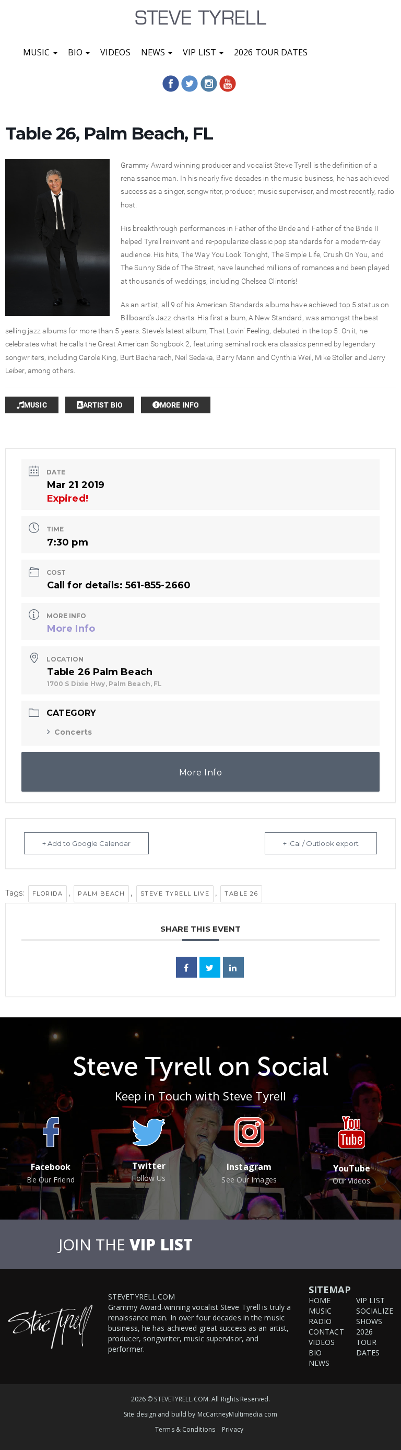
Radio (320, 1321)
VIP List (200, 52)
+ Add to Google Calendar (86, 843)
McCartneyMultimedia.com (237, 1414)
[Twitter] (189, 83)
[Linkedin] (233, 967)
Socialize (374, 1311)
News (154, 52)
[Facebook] (170, 83)
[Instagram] (208, 83)
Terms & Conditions (185, 1429)
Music (37, 52)
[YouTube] (227, 83)
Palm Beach (101, 893)
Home (320, 1300)
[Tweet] (209, 967)
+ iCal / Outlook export (321, 843)
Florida (47, 893)
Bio (76, 52)
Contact (326, 1332)
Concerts (73, 732)
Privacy (232, 1429)
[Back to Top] (381, 1404)
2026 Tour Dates (271, 52)
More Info (179, 405)
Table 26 (241, 893)
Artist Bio (103, 405)
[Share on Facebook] (186, 967)
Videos (115, 52)
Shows (369, 1321)
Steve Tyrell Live (175, 893)
